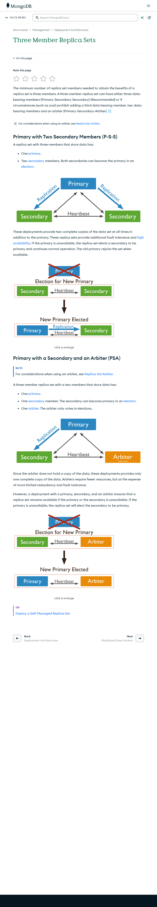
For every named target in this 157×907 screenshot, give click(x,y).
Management (41, 30)
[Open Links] (148, 5)
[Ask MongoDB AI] (142, 17)
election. (27, 166)
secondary (36, 161)
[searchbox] (85, 17)
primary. (34, 153)
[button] (64, 306)
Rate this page (22, 70)
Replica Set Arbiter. (88, 123)
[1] (109, 111)
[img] (16, 78)
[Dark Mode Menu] (149, 17)
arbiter (33, 408)
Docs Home (20, 30)
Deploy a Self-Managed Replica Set (43, 613)
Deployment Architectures (71, 30)
